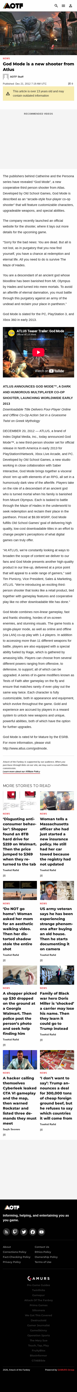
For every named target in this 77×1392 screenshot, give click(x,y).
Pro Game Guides (38, 1285)
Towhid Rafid (11, 870)
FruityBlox (38, 1350)
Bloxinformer (38, 1355)
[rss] (6, 1232)
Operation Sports (38, 1335)
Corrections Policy (14, 1252)
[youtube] (41, 1232)
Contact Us (42, 1247)
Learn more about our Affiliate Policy (21, 771)
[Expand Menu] (63, 5)
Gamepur (38, 1295)
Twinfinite (38, 1290)
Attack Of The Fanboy (38, 1300)
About (7, 1247)
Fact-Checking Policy (16, 1257)
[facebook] (32, 1232)
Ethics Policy (43, 1252)
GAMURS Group (66, 1370)
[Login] (70, 5)
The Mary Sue (38, 1340)
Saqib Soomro (11, 1129)
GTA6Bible (38, 1360)
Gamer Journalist (38, 1325)
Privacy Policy (12, 1262)
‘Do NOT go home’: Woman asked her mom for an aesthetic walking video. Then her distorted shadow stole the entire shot (18, 929)
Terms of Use (43, 1262)
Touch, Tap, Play (38, 1345)
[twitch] (15, 1232)
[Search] (56, 5)
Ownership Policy (46, 1257)
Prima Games (38, 1305)
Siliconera (38, 1310)
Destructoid (38, 1320)
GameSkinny (38, 1330)
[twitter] (24, 1232)
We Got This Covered (38, 1315)
